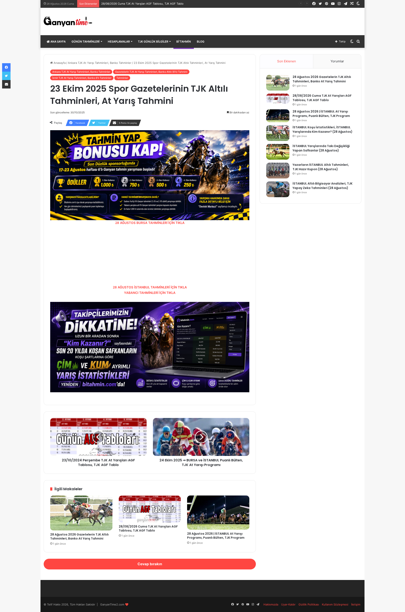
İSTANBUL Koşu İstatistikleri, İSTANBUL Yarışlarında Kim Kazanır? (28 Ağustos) (322, 129)
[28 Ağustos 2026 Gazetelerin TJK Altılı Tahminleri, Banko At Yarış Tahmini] (81, 512)
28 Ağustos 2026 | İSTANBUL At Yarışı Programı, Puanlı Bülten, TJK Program (215, 536)
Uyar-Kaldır (288, 604)
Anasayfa (59, 62)
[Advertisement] (149, 255)
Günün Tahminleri (86, 41)
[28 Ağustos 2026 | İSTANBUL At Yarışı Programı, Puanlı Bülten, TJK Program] (218, 512)
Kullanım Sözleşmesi (335, 604)
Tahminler (122, 77)
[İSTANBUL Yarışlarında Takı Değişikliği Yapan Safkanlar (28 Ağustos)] (277, 152)
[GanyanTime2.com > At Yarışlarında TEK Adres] (68, 21)
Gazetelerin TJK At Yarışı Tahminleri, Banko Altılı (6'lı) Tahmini (151, 71)
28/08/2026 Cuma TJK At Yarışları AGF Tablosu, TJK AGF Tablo (142, 3)
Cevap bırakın (150, 564)
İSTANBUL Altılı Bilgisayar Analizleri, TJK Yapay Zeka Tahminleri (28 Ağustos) (322, 185)
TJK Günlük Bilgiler (153, 41)
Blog (200, 41)
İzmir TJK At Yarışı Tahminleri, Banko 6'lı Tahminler (81, 77)
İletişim (355, 604)
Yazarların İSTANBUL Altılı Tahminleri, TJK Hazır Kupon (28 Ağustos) (321, 167)
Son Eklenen (286, 61)
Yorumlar (337, 61)
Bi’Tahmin (183, 41)
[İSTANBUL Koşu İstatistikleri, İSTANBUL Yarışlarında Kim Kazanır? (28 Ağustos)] (277, 133)
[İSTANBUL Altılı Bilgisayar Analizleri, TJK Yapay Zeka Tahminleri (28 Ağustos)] (277, 189)
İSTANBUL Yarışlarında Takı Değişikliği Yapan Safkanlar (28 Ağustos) (321, 148)
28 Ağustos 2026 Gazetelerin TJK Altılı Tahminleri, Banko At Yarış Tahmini (79, 536)
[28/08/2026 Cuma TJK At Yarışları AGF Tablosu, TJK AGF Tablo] (150, 508)
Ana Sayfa (58, 41)
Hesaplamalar (119, 41)
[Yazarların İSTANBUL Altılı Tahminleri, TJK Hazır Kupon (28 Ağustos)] (277, 170)
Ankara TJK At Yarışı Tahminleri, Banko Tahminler (99, 62)
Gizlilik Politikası (308, 604)
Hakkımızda (270, 604)
